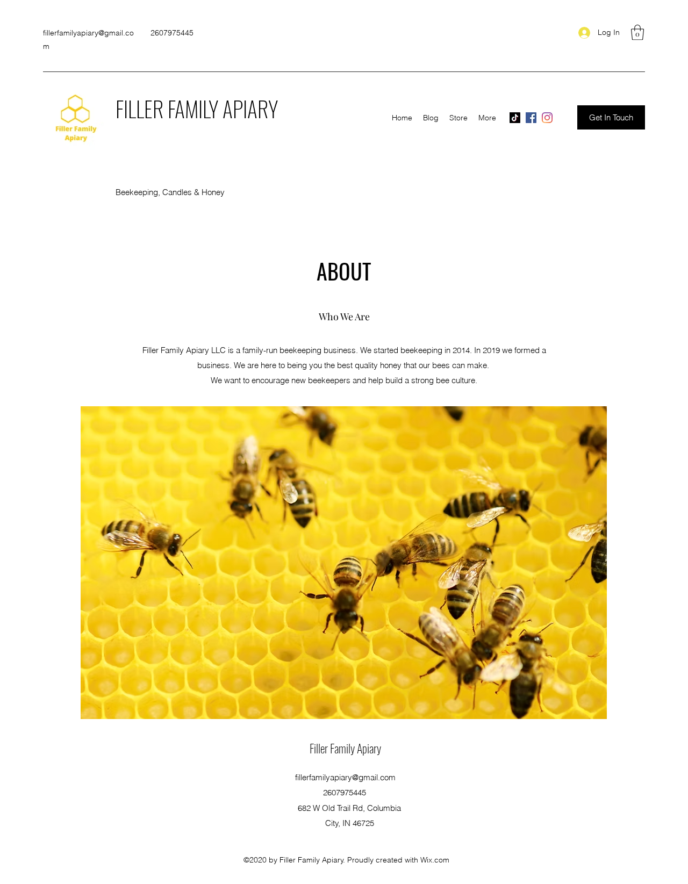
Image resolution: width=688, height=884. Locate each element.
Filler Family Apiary (345, 748)
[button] (637, 32)
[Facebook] (531, 117)
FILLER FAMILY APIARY (197, 108)
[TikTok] (515, 117)
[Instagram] (547, 117)
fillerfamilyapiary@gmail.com (345, 777)
